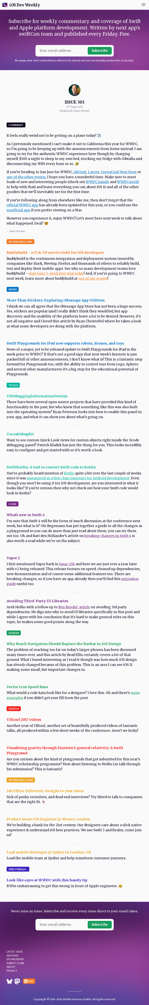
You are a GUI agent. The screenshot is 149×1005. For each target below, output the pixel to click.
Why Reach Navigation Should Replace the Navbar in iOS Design (64, 644)
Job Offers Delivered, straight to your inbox (45, 791)
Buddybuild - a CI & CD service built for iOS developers (55, 252)
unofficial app (18, 210)
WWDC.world (128, 182)
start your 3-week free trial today (56, 273)
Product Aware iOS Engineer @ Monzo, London (48, 819)
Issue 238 (67, 564)
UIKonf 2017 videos (24, 719)
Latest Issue (15, 951)
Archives (13, 955)
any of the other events (26, 177)
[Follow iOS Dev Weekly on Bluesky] (9, 982)
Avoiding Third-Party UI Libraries (37, 601)
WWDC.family (97, 182)
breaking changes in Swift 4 (108, 536)
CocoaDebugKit (20, 434)
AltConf (80, 172)
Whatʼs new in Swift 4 (26, 515)
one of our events (92, 278)
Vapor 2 (13, 558)
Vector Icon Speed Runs (27, 687)
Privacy (12, 970)
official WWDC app (22, 205)
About (11, 966)
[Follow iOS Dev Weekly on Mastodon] (17, 982)
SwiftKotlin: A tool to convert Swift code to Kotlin (51, 467)
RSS (30, 981)
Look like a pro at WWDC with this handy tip (47, 880)
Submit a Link (15, 963)
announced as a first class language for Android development (78, 478)
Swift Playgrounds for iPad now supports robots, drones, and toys (65, 343)
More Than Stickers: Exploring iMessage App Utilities (56, 300)
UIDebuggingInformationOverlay (37, 396)
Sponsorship (15, 959)
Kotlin (69, 473)
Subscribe (100, 50)
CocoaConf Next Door (119, 172)
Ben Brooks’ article (74, 607)
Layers (93, 172)
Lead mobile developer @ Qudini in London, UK (49, 852)
